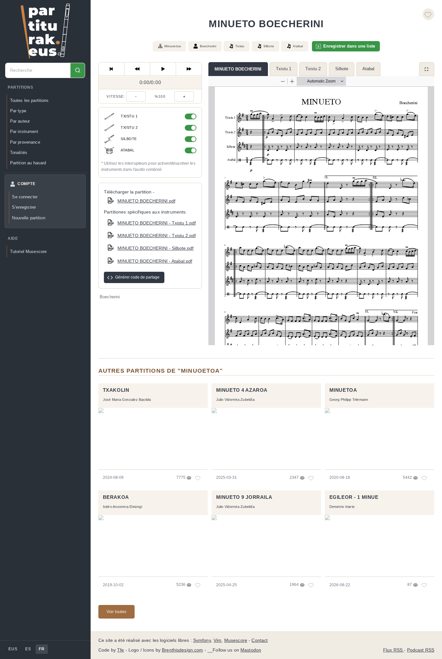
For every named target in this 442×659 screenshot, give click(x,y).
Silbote (341, 68)
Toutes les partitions (29, 100)
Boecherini (208, 46)
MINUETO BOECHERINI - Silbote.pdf (155, 248)
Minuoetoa (172, 46)
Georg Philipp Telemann (348, 399)
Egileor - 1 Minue (354, 497)
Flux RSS (393, 650)
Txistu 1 (283, 68)
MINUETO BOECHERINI (238, 69)
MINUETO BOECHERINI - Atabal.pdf (154, 261)
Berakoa (116, 497)
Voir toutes (116, 611)
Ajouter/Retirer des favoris (428, 14)
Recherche (77, 70)
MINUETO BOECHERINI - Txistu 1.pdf (156, 222)
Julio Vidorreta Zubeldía (235, 399)
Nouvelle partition (28, 217)
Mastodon (250, 650)
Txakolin (116, 390)
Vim (217, 640)
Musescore (235, 640)
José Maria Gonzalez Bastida (127, 399)
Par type (18, 110)
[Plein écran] (426, 69)
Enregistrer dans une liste (349, 46)
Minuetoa (343, 390)
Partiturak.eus (45, 31)
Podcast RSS (421, 650)
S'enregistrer (24, 207)
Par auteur (20, 121)
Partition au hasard (28, 162)
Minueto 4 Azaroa (242, 390)
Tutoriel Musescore (28, 251)
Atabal (368, 68)
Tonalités (18, 152)
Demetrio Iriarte (342, 507)
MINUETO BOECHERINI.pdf (146, 200)
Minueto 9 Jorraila (244, 497)
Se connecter (25, 196)
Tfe (120, 650)
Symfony (202, 640)
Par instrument (24, 131)
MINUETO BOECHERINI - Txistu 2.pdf (156, 235)
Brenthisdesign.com (182, 650)
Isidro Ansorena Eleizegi (122, 507)
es (28, 649)
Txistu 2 (313, 68)
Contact (259, 640)
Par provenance (25, 142)
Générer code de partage (137, 277)
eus (12, 649)
